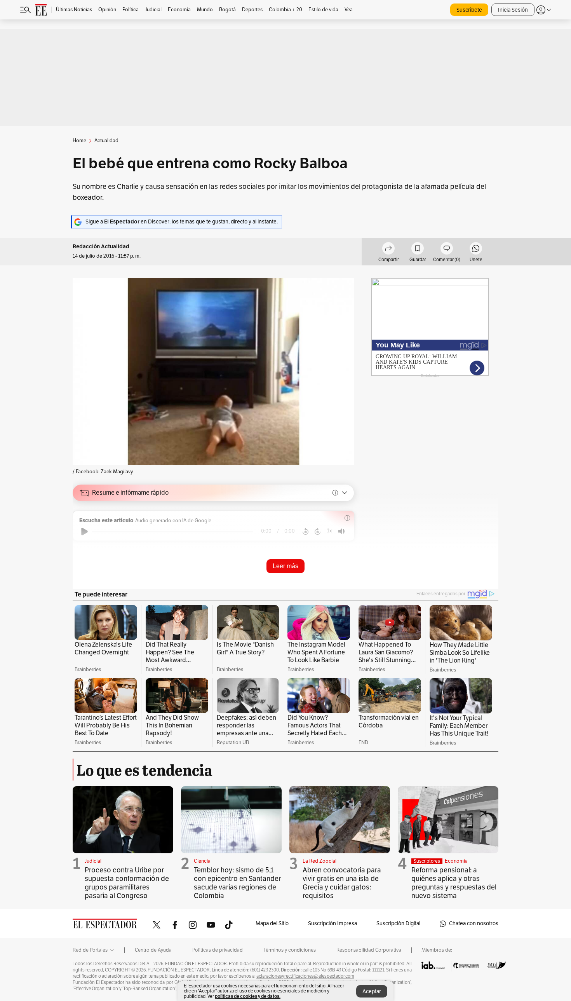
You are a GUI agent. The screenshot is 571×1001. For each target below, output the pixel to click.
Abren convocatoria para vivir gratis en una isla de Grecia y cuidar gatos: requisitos (342, 883)
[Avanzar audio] (317, 531)
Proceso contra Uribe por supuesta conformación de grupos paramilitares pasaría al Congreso (127, 883)
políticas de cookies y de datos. (247, 996)
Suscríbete (469, 10)
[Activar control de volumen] (341, 531)
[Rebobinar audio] (305, 531)
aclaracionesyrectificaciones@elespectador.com (305, 976)
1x (329, 531)
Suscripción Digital (398, 923)
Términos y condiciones (289, 950)
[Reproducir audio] (84, 531)
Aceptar (371, 991)
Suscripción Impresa (332, 923)
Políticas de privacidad (217, 950)
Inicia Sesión (513, 10)
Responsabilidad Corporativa (368, 950)
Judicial (93, 861)
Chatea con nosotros (473, 923)
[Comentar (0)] (446, 249)
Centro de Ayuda (153, 950)
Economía (456, 861)
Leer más (285, 566)
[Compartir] (388, 249)
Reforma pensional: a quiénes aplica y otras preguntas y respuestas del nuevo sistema (453, 883)
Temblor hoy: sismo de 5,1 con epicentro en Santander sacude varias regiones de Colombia (237, 883)
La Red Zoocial (319, 861)
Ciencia (202, 861)
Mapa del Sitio (272, 923)
